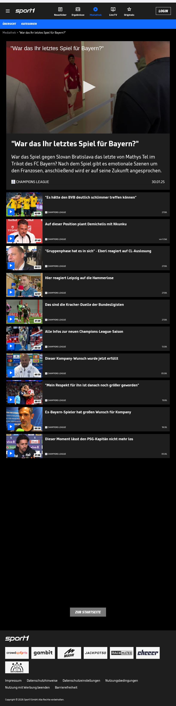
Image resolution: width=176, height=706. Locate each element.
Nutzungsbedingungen (121, 680)
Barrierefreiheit (66, 687)
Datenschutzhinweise (42, 680)
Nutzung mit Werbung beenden (27, 687)
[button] (88, 87)
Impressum (13, 680)
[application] (88, 87)
